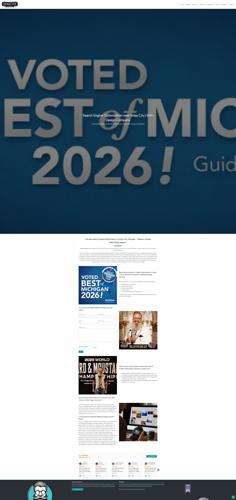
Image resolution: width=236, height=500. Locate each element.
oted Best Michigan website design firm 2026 (111, 248)
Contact (231, 4)
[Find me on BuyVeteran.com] (199, 489)
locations (129, 489)
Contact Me (77, 489)
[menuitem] (182, 4)
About (181, 4)
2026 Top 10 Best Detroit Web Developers (132, 248)
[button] (78, 470)
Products (202, 4)
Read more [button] (81, 473)
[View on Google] (80, 463)
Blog (217, 4)
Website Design (91, 248)
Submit (81, 351)
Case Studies (210, 4)
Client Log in (224, 4)
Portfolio (188, 4)
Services (195, 4)
